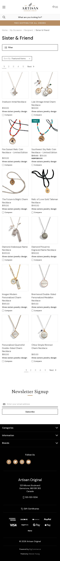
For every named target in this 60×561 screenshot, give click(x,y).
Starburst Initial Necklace (14, 101)
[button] (30, 47)
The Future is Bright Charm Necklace (15, 201)
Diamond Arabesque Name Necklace (15, 248)
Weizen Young (34, 554)
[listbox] (21, 58)
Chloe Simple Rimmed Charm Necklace (42, 347)
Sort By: (7, 58)
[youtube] (28, 462)
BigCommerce (35, 549)
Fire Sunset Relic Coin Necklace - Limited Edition (15, 151)
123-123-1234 (31, 497)
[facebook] (9, 462)
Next (29, 66)
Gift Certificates (31, 508)
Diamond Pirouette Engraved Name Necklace (44, 248)
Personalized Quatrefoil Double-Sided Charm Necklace (13, 348)
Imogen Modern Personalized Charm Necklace (11, 297)
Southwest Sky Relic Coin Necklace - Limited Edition (44, 151)
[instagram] (22, 462)
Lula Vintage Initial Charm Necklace (44, 103)
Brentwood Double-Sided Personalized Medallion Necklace (44, 297)
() (56, 7)
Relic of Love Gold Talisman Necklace (45, 201)
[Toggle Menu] (4, 7)
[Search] (2, 17)
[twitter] (15, 462)
